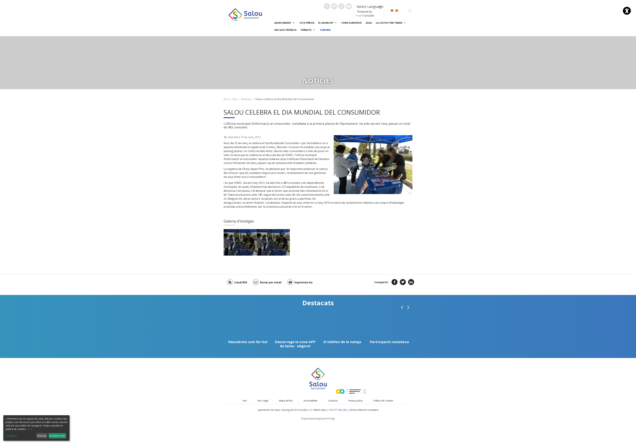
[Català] (392, 10)
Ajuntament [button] (283, 22)
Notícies (246, 99)
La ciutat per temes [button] (389, 22)
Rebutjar (41, 435)
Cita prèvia (306, 22)
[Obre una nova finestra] (327, 6)
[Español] (397, 10)
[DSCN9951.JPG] (240, 242)
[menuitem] (392, 10)
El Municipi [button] (326, 22)
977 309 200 (340, 409)
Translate (368, 15)
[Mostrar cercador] (409, 10)
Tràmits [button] (306, 29)
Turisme (325, 29)
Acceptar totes (57, 435)
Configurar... (12, 435)
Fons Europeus (352, 22)
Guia (369, 22)
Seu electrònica (285, 29)
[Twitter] (403, 282)
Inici (234, 99)
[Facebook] (395, 282)
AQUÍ (29, 429)
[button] (402, 307)
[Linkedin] (411, 282)
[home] (245, 14)
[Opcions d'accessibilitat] (627, 11)
